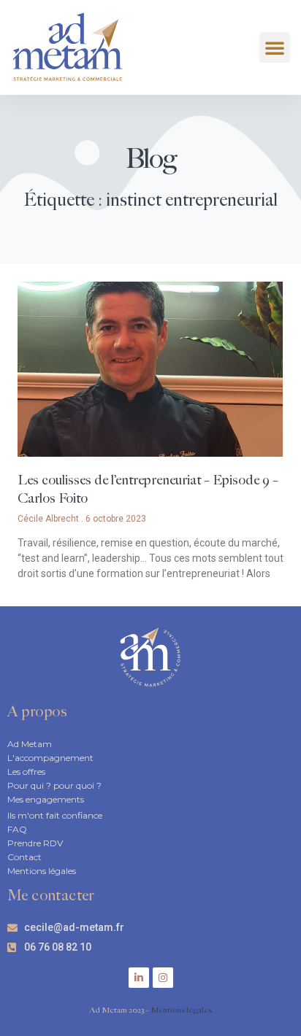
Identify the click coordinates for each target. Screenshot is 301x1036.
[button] (274, 47)
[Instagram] (163, 977)
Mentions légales (181, 1010)
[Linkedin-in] (139, 977)
